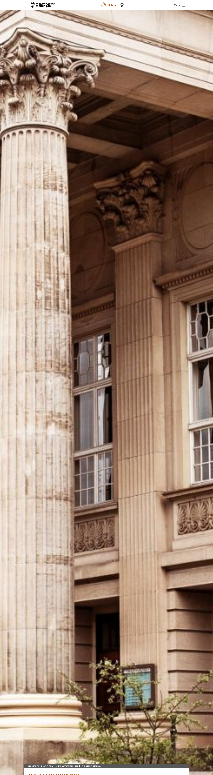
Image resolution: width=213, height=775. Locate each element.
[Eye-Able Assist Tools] (122, 4)
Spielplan (48, 766)
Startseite (34, 766)
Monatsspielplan (68, 766)
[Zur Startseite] (43, 5)
